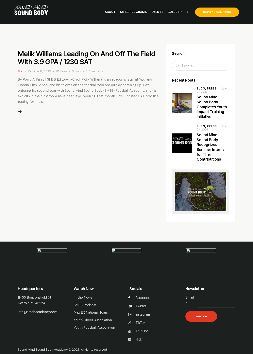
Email (189, 300)
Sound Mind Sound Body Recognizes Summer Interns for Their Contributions (211, 147)
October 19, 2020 (39, 71)
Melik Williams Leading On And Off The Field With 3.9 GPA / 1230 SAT (86, 57)
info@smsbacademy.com (37, 312)
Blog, (202, 88)
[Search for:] (200, 65)
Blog (20, 71)
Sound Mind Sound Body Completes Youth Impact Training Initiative (212, 107)
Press (212, 88)
